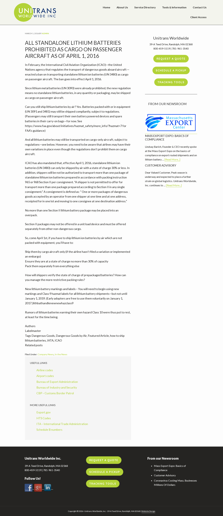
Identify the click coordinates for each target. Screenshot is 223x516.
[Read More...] (172, 159)
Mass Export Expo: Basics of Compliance (167, 137)
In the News (61, 354)
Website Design (148, 511)
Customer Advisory (160, 165)
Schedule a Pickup (171, 70)
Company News (46, 354)
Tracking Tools (171, 82)
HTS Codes (43, 418)
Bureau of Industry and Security (56, 387)
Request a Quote (171, 58)
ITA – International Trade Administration (62, 424)
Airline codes (44, 370)
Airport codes (45, 376)
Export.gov (43, 412)
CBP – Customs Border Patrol (55, 393)
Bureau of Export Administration (57, 381)
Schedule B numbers (49, 429)
